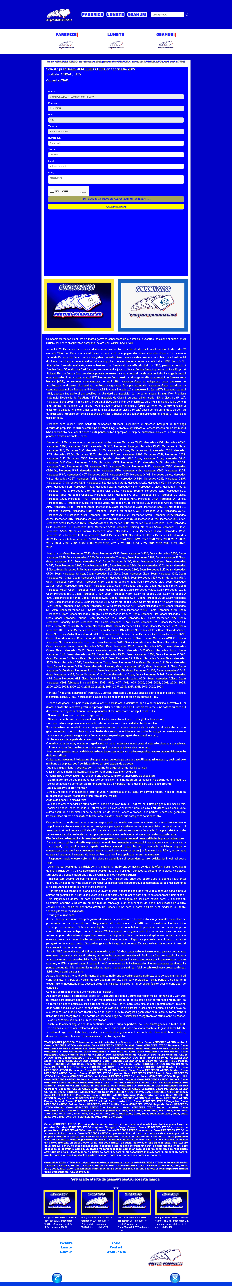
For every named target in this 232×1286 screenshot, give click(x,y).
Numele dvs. (54, 138)
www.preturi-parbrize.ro (61, 1042)
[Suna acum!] (57, 1278)
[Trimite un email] (175, 1277)
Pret (50, 114)
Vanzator (52, 126)
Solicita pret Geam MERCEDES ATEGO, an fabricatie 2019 (90, 69)
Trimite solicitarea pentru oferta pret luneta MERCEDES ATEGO (116, 199)
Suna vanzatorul (117, 206)
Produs (51, 91)
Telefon (52, 149)
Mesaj (51, 172)
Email (51, 161)
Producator (54, 103)
